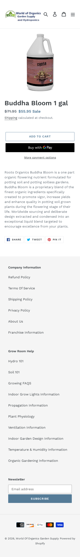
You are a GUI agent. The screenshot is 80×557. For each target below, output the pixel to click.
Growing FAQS (19, 383)
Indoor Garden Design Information (35, 438)
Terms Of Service (21, 288)
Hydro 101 (15, 361)
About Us (15, 321)
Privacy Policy (19, 310)
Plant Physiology (21, 416)
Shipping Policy (20, 299)
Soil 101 (13, 372)
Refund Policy (19, 277)
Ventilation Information (27, 427)
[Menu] (72, 14)
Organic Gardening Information (33, 461)
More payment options (40, 157)
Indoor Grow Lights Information (33, 394)
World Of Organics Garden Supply (37, 538)
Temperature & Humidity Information (37, 450)
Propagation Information (28, 405)
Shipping (11, 118)
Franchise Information (26, 332)
